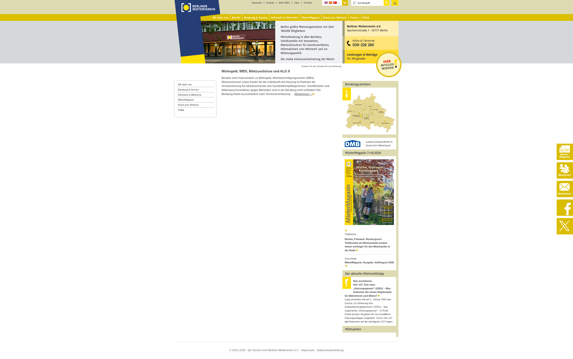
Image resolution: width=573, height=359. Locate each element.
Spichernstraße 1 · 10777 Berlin (367, 28)
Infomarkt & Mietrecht (189, 94)
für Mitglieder (362, 56)
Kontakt (270, 3)
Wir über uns (185, 84)
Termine (308, 3)
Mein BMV (284, 3)
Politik (181, 110)
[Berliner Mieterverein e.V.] (197, 11)
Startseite (257, 3)
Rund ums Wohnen (188, 105)
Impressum (307, 350)
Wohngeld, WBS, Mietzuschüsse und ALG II (256, 71)
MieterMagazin (186, 99)
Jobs (296, 3)
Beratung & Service (188, 89)
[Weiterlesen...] (303, 94)
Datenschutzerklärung (330, 350)
